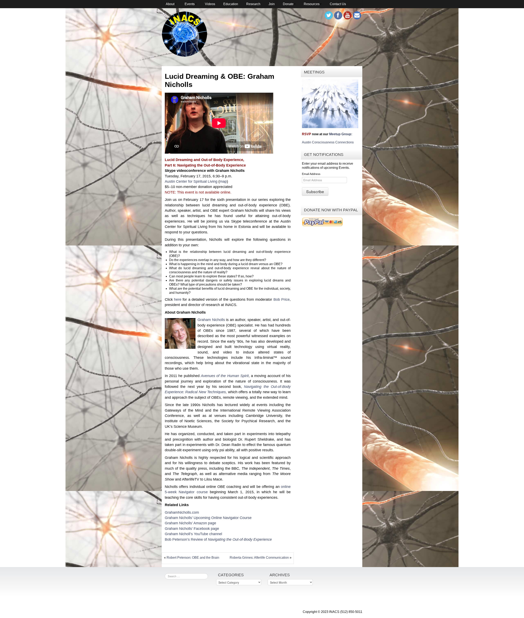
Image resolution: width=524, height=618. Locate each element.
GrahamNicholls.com (182, 512)
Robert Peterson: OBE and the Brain (193, 557)
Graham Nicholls (211, 320)
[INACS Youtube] (347, 15)
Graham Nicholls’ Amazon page (190, 523)
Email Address (311, 174)
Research (253, 4)
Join (272, 4)
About (170, 4)
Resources (312, 4)
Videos (210, 4)
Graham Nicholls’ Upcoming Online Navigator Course (208, 518)
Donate (288, 4)
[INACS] (184, 34)
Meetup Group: (340, 134)
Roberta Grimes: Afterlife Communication (259, 557)
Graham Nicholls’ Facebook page (192, 529)
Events (190, 4)
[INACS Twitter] (329, 15)
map (223, 181)
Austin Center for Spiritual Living (191, 181)
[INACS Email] (357, 15)
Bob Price (281, 299)
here (177, 299)
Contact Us (338, 4)
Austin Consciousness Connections (328, 142)
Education (230, 4)
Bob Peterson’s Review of (218, 539)
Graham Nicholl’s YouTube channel (193, 534)
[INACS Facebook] (338, 15)
